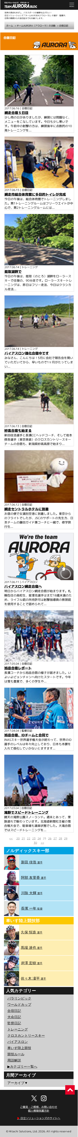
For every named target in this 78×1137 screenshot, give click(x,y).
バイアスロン (17, 1042)
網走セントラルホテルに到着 (26, 509)
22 (28, 838)
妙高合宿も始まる (18, 430)
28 (60, 838)
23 (34, 838)
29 (65, 838)
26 (49, 838)
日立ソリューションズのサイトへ (38, 1118)
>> (42, 842)
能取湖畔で (13, 271)
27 (55, 838)
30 (35, 842)
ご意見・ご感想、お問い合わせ (38, 1107)
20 (18, 838)
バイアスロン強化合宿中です (27, 353)
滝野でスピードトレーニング (26, 812)
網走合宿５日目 (16, 112)
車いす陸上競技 (19, 1048)
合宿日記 (63, 25)
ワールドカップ (19, 1005)
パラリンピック (19, 998)
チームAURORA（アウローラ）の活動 (36, 25)
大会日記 (14, 1017)
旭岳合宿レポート (18, 668)
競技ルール (15, 1054)
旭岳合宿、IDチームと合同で (26, 735)
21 (23, 838)
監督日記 (14, 1023)
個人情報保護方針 (38, 1110)
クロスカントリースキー (26, 1035)
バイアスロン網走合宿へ (23, 586)
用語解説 (14, 1060)
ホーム (9, 25)
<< (11, 838)
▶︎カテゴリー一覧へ (22, 1066)
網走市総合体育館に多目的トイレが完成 (35, 194)
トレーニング (17, 1029)
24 (39, 838)
